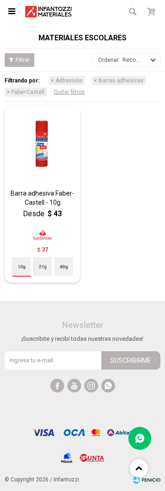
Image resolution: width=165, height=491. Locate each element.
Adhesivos (68, 80)
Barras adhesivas (121, 80)
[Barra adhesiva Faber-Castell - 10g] (42, 144)
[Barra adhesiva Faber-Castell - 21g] (42, 266)
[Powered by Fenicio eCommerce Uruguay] (146, 479)
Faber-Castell (27, 92)
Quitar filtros (69, 92)
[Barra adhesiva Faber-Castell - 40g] (64, 266)
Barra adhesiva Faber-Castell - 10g (42, 198)
